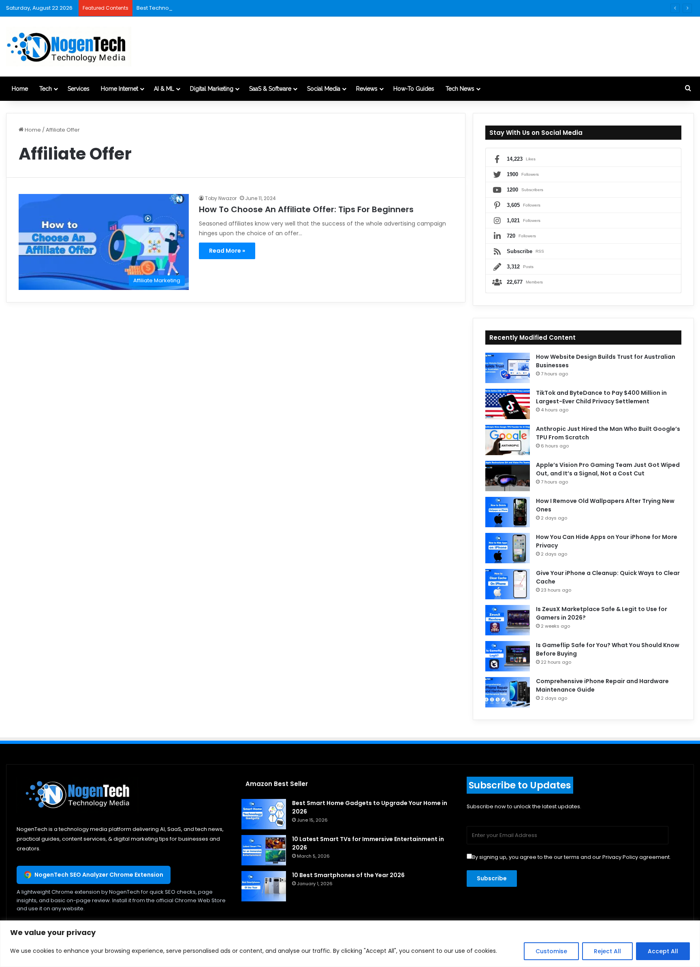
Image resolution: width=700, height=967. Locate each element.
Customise (551, 951)
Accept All (663, 951)
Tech (45, 88)
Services (79, 88)
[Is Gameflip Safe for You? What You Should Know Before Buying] (507, 656)
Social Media (323, 88)
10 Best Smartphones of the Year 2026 (348, 875)
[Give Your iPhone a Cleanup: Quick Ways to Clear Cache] (507, 584)
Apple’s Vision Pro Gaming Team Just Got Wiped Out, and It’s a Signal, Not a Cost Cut (608, 469)
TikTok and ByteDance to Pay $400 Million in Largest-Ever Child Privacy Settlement (601, 397)
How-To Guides (413, 88)
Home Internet (119, 88)
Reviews (367, 88)
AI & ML (164, 88)
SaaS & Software (270, 88)
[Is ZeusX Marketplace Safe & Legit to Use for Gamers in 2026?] (507, 620)
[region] (350, 943)
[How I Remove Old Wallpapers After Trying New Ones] (507, 512)
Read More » (227, 251)
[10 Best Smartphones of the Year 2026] (263, 886)
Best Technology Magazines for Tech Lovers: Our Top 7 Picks (215, 8)
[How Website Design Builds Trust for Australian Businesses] (507, 368)
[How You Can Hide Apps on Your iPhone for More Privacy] (507, 548)
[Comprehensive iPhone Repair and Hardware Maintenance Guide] (507, 692)
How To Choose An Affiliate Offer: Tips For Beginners (306, 209)
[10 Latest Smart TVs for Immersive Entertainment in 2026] (263, 850)
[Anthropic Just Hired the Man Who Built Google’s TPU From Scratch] (507, 440)
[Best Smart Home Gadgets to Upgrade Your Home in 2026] (263, 814)
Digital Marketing (211, 88)
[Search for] (688, 89)
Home (20, 88)
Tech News (460, 88)
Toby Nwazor (221, 198)
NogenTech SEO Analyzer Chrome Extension (98, 875)
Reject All (607, 951)
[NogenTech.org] (68, 46)
